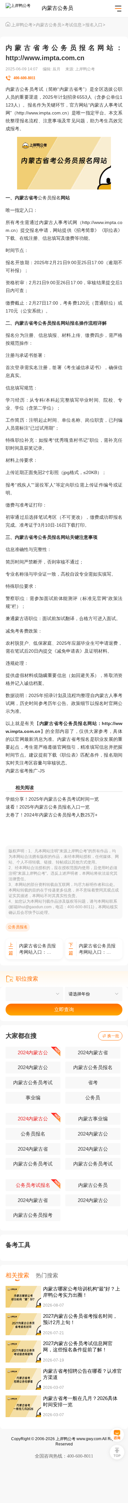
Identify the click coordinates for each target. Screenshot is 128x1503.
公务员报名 (49, 197)
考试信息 (75, 24)
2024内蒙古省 (93, 1052)
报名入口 (95, 24)
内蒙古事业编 (93, 1118)
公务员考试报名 (33, 1185)
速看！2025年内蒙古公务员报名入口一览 (48, 807)
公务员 (92, 1097)
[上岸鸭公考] (24, 8)
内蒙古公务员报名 (93, 1067)
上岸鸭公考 (23, 24)
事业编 (33, 1097)
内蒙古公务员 (50, 24)
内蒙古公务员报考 (33, 1215)
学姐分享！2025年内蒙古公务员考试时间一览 (52, 799)
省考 (93, 1082)
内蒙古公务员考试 (33, 1082)
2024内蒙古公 (33, 1052)
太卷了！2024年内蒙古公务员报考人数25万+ (51, 814)
